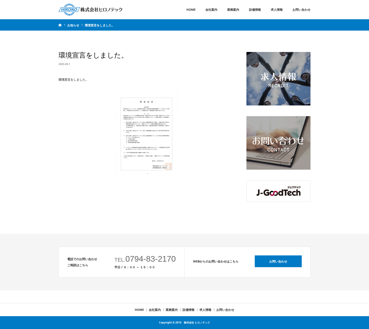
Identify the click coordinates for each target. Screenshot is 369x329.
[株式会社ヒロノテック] (90, 10)
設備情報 (255, 9)
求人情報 (277, 9)
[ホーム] (60, 25)
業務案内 (233, 9)
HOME (191, 9)
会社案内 (211, 9)
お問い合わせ (301, 9)
